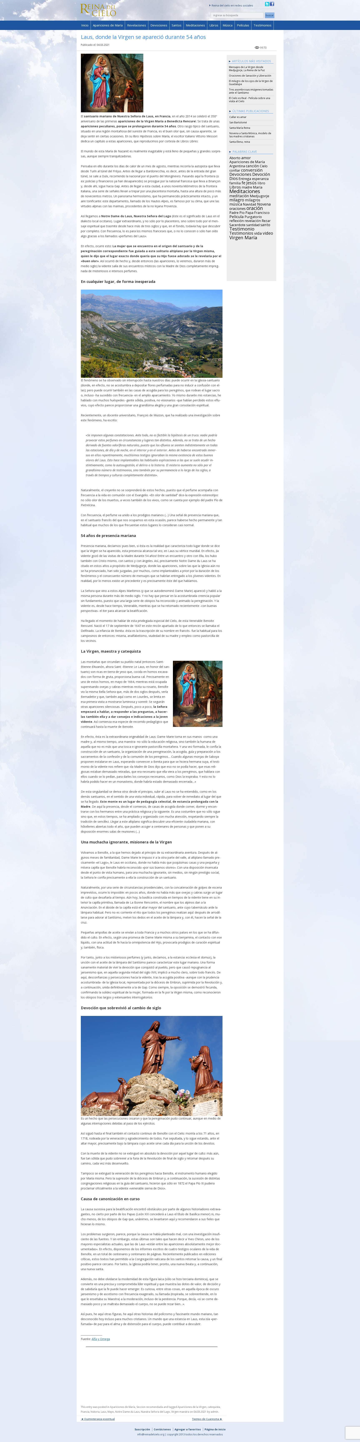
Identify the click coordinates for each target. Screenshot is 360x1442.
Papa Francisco (257, 212)
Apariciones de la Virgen (192, 1407)
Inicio (85, 25)
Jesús (251, 182)
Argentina (237, 165)
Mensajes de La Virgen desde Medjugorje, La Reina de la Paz (247, 68)
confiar (234, 169)
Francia (85, 1411)
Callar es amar (237, 117)
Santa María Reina (239, 128)
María (257, 186)
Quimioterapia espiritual (99, 1419)
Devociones (158, 25)
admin (214, 1411)
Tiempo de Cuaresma (205, 1419)
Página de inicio (215, 1429)
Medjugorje (259, 195)
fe (243, 182)
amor (246, 157)
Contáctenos (162, 1429)
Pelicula (236, 216)
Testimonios (262, 25)
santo (265, 224)
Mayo (111, 1411)
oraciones (237, 208)
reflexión (236, 220)
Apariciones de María (108, 25)
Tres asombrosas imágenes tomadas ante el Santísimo (251, 91)
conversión (252, 169)
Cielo (264, 165)
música (235, 203)
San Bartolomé (238, 122)
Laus (103, 1411)
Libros (213, 25)
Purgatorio (253, 216)
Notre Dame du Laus (127, 1411)
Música (227, 25)
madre (247, 186)
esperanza (260, 178)
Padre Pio (237, 212)
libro (261, 182)
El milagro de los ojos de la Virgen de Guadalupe (251, 82)
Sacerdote (237, 224)
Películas (243, 25)
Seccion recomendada (149, 1407)
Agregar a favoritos (188, 1429)
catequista (214, 1407)
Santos (176, 25)
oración (254, 207)
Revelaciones (136, 25)
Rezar (266, 220)
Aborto (234, 157)
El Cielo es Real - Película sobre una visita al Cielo (249, 99)
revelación (253, 220)
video (268, 232)
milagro (236, 199)
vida (258, 232)
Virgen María (243, 236)
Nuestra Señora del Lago (155, 1411)
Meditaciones (195, 25)
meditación (239, 195)
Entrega (245, 178)
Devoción (261, 173)
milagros (252, 199)
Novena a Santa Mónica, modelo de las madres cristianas (250, 134)
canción (252, 165)
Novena (264, 203)
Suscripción (142, 1429)
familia (235, 182)
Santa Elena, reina (239, 142)
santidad (253, 224)
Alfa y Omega (101, 1339)
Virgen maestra (180, 1411)
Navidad (249, 203)
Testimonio (241, 228)
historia (95, 1411)
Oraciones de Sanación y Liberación (250, 75)
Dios (233, 178)
